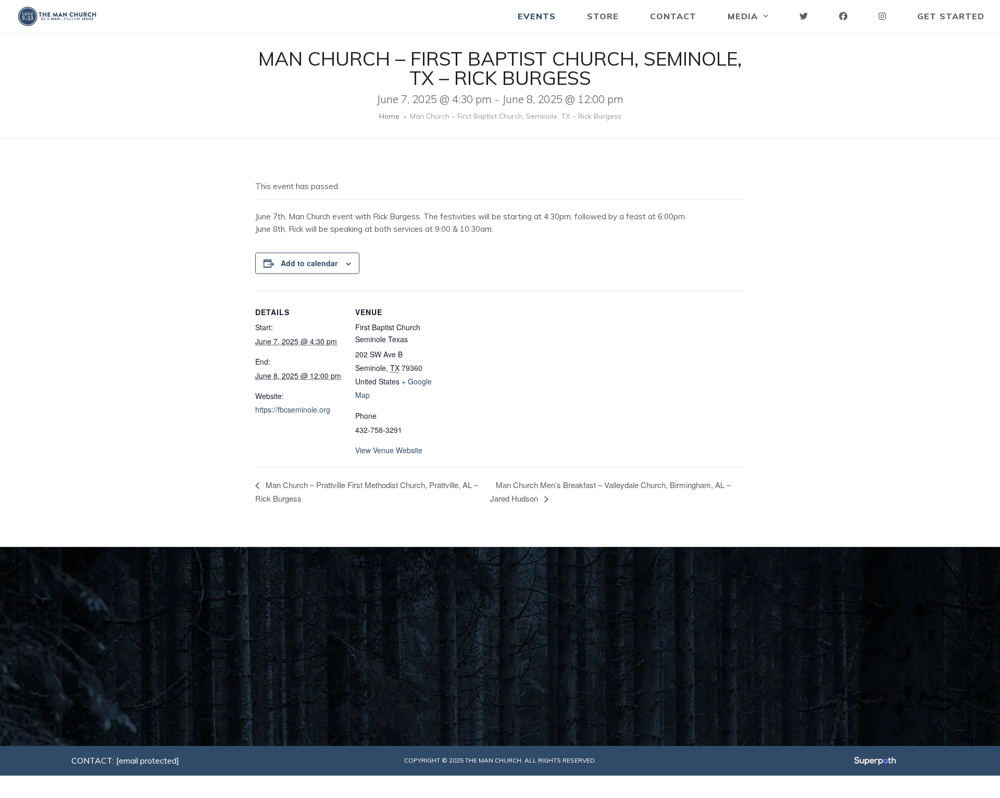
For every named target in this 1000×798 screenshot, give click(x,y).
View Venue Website (388, 450)
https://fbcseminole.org (292, 409)
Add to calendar (309, 263)
